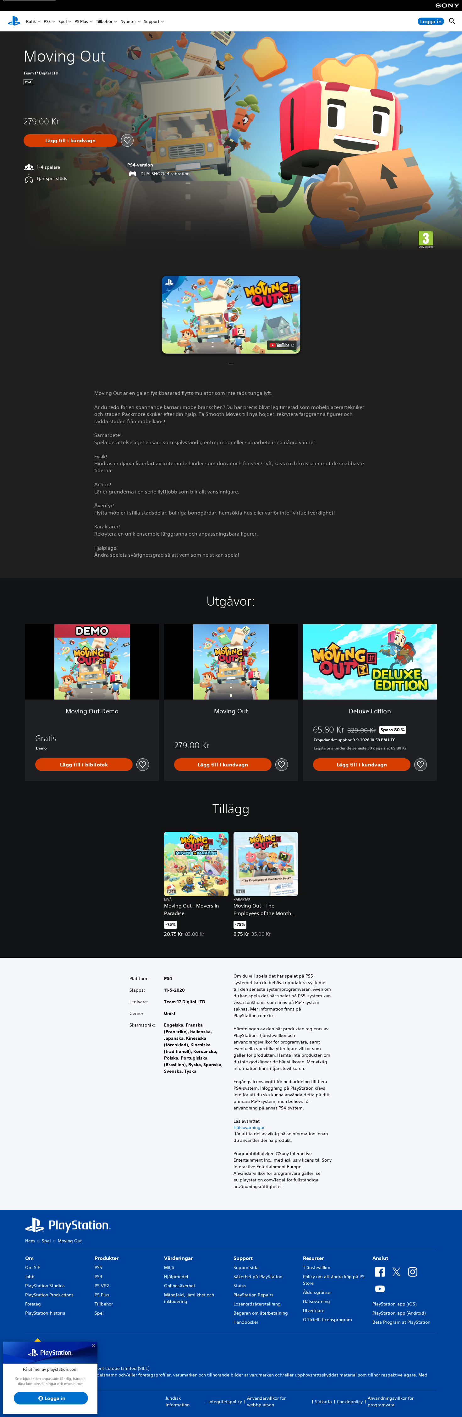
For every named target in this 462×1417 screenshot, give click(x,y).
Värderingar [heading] (178, 1258)
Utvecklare (313, 1310)
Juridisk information (178, 1401)
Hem (30, 1241)
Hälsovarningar (249, 1127)
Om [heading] (29, 1258)
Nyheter (128, 21)
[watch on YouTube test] (282, 345)
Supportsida (246, 1267)
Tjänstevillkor (316, 1267)
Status (240, 1286)
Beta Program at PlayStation (401, 1322)
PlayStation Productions (49, 1295)
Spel (62, 21)
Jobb (30, 1276)
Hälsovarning (316, 1301)
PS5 (47, 21)
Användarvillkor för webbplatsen (266, 1401)
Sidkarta (323, 1401)
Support (151, 21)
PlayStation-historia (45, 1313)
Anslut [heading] (380, 1258)
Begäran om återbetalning (261, 1313)
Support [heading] (243, 1258)
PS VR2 (102, 1286)
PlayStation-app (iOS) (394, 1304)
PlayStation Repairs (253, 1295)
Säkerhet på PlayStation (258, 1276)
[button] (231, 315)
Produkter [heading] (106, 1258)
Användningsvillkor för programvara (391, 1401)
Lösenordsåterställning (257, 1304)
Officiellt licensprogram (327, 1319)
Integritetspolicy (225, 1401)
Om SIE (32, 1267)
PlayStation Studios (45, 1286)
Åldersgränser (317, 1292)
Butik (31, 21)
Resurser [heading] (313, 1258)
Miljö (169, 1267)
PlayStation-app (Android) (399, 1313)
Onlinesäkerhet (179, 1286)
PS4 (98, 1276)
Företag (33, 1304)
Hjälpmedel (176, 1276)
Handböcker (246, 1322)
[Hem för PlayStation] (14, 21)
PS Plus (81, 21)
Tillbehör (104, 21)
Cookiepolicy (350, 1401)
